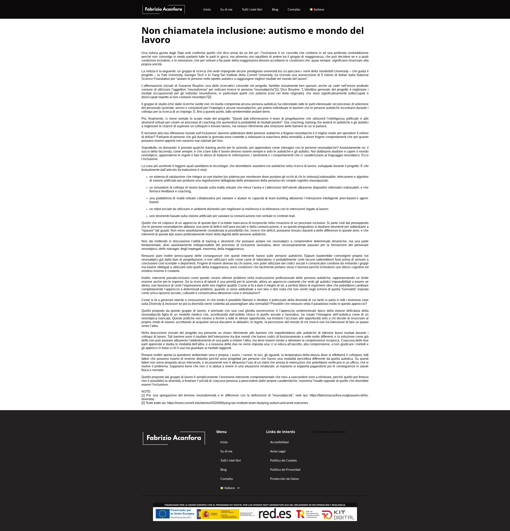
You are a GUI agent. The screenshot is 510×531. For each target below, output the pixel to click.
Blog (275, 9)
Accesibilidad (279, 442)
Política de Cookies (283, 460)
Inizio (207, 9)
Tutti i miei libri (252, 9)
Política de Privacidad (285, 469)
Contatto (294, 9)
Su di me (226, 9)
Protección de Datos (284, 478)
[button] (318, 9)
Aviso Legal (277, 451)
